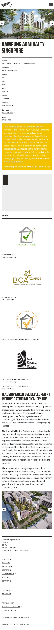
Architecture (7, 112)
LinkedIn (5, 590)
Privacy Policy (8, 603)
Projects (6, 566)
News (4, 577)
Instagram (6, 594)
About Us (6, 563)
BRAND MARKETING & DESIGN (12, 624)
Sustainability (8, 574)
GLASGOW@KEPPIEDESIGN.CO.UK (14, 550)
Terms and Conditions (11, 607)
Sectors (5, 570)
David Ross (6, 120)
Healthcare (6, 105)
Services (5, 559)
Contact (5, 581)
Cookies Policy (8, 610)
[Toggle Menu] (51, 4)
